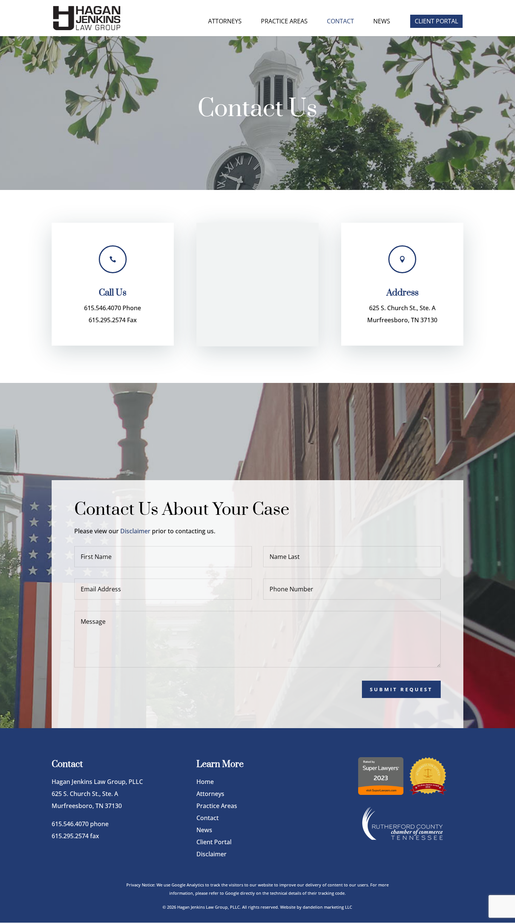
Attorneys (225, 21)
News (381, 21)
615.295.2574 (70, 836)
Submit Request (401, 689)
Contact (340, 21)
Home (205, 782)
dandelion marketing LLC (327, 907)
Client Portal (436, 21)
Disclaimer (135, 531)
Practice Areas (284, 21)
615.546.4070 (70, 824)
